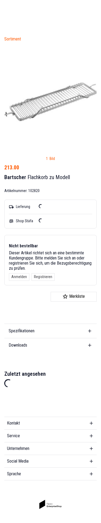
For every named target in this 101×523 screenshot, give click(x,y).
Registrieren (43, 277)
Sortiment (12, 39)
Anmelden (19, 277)
